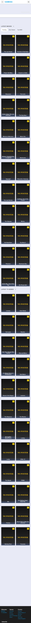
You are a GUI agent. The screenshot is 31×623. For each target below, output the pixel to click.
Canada (20, 611)
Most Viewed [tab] (12, 30)
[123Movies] (9, 2)
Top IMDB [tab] (19, 30)
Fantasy (11, 614)
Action (11, 617)
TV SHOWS (4, 612)
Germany (20, 617)
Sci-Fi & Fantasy (13, 615)
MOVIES (3, 611)
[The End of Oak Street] (15, 9)
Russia (19, 615)
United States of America (22, 613)
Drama (11, 612)
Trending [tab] (4, 30)
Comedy (12, 611)
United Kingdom (22, 618)
